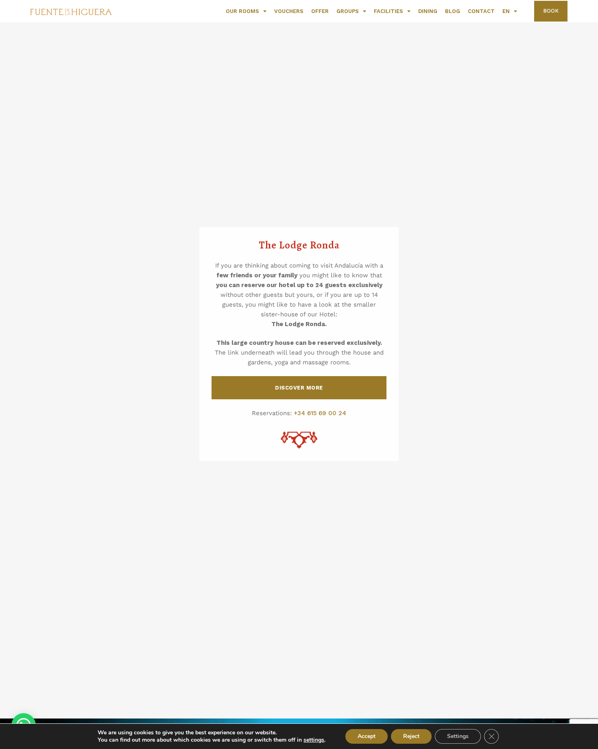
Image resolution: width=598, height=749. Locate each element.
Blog (452, 11)
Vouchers (288, 11)
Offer (320, 11)
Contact (481, 11)
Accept (366, 736)
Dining (427, 11)
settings (313, 740)
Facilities (388, 11)
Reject (411, 736)
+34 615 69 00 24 (320, 413)
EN (506, 11)
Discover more (299, 388)
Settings (458, 736)
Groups (347, 11)
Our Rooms (242, 11)
